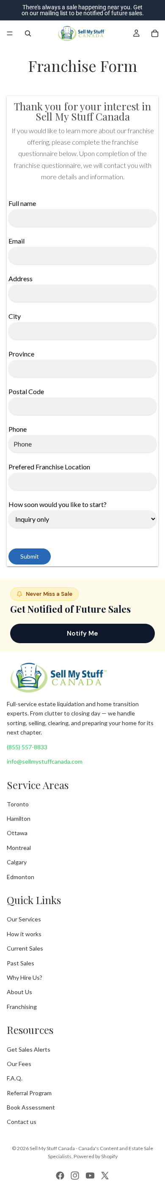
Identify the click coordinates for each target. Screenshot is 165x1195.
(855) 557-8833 (27, 747)
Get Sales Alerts (28, 1049)
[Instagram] (75, 1175)
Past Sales (20, 963)
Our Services (24, 919)
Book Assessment (31, 1107)
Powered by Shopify (96, 1156)
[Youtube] (90, 1175)
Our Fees (19, 1063)
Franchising (22, 1006)
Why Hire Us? (24, 977)
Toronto (18, 804)
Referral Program (29, 1092)
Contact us (21, 1122)
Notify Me (82, 633)
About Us (19, 992)
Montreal (19, 847)
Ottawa (17, 833)
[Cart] (155, 33)
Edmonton (20, 876)
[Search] (28, 33)
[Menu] (9, 33)
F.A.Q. (14, 1078)
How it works (24, 933)
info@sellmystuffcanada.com (44, 761)
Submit (29, 556)
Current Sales (25, 948)
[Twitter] (105, 1175)
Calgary (17, 862)
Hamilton (18, 818)
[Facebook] (60, 1175)
